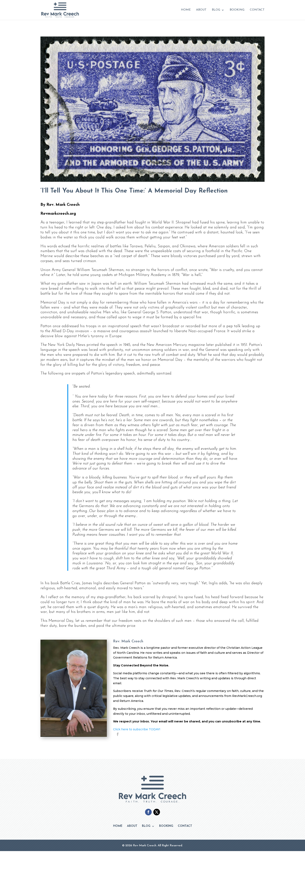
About (201, 10)
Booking (237, 10)
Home (186, 10)
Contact (257, 10)
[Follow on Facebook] (148, 812)
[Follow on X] (156, 812)
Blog (216, 10)
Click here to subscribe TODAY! (136, 729)
